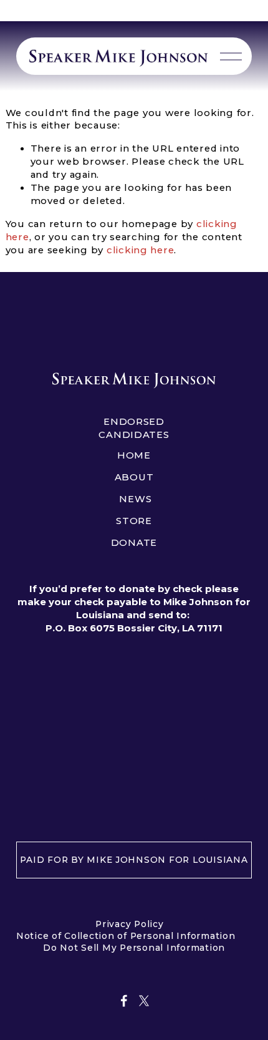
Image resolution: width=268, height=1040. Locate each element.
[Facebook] (124, 1000)
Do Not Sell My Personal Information (134, 948)
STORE (134, 521)
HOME (134, 455)
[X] (144, 1000)
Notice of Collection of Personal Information (126, 936)
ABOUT (134, 477)
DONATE (134, 542)
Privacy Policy (129, 924)
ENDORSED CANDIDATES (133, 428)
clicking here (141, 250)
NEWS (135, 499)
